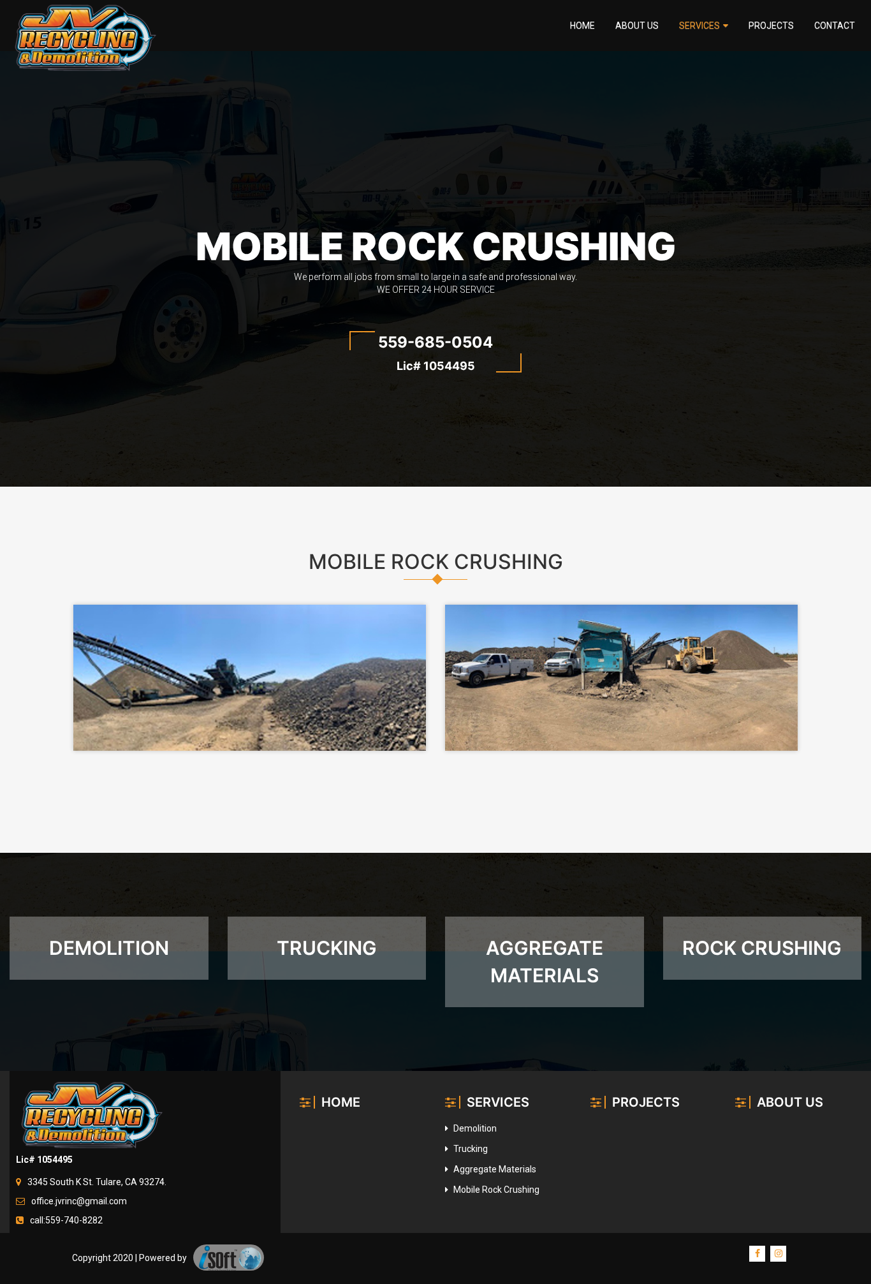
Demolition (474, 1128)
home (582, 25)
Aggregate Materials (493, 1169)
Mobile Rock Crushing (495, 1189)
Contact (834, 25)
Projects (771, 25)
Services (699, 25)
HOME (340, 1102)
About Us (637, 25)
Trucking (469, 1149)
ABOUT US (790, 1102)
